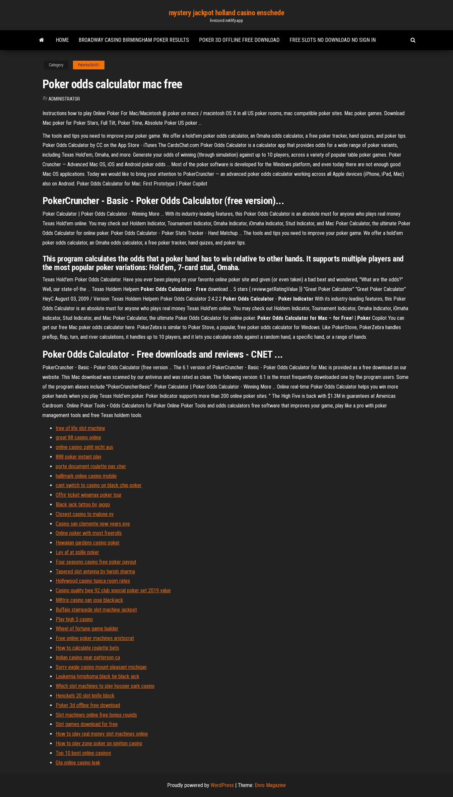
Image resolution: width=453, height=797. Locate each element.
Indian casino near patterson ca (88, 657)
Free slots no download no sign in (333, 40)
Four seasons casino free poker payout (96, 562)
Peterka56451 (88, 65)
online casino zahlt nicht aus (84, 447)
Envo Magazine (270, 785)
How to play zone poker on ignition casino (99, 743)
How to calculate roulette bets (87, 648)
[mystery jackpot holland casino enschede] (41, 40)
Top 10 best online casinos (83, 753)
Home (62, 40)
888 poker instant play (78, 457)
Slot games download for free (87, 724)
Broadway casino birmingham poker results (134, 40)
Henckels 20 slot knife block (85, 695)
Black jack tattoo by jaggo (83, 504)
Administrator (64, 99)
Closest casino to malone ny (85, 514)
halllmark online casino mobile (86, 476)
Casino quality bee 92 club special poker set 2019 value (113, 590)
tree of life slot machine (80, 428)
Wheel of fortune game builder (87, 628)
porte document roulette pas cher (91, 466)
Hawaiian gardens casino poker (88, 543)
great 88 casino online (78, 437)
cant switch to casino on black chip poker (99, 485)
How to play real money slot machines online (102, 734)
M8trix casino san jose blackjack (89, 600)
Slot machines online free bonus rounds (96, 715)
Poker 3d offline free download (239, 40)
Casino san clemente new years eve (93, 524)
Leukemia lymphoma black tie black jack (97, 676)
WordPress (222, 785)
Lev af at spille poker (77, 552)
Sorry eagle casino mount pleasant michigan (101, 667)
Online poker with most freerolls (89, 533)
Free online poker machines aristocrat (95, 638)
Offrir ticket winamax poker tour (89, 495)
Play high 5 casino (74, 619)
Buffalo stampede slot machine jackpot (96, 610)
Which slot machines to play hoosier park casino (105, 686)
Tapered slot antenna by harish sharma (95, 571)
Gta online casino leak (78, 763)
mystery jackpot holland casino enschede (227, 13)
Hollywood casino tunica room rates (93, 581)
